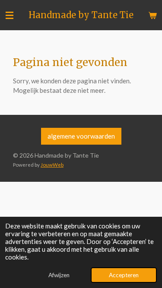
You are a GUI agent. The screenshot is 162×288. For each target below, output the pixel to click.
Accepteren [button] (124, 275)
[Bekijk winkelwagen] (152, 15)
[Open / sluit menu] (9, 15)
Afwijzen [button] (59, 275)
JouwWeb (52, 164)
